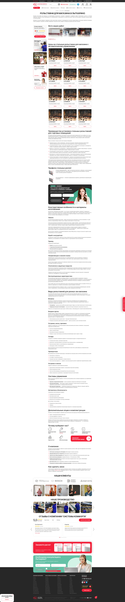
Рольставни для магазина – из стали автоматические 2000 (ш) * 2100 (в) (69, 103)
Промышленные (60, 593)
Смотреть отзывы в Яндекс (40, 34)
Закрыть (7, 599)
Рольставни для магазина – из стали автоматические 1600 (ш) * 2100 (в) (54, 83)
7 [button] (63, 537)
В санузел (47, 581)
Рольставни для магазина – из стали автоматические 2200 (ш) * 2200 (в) (54, 124)
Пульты (58, 577)
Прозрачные (47, 587)
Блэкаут (63, 7)
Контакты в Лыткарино (84, 576)
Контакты (80, 1)
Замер (71, 578)
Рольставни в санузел (71, 7)
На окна (46, 577)
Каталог (37, 7)
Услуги (75, 1)
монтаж (61, 433)
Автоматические (36, 593)
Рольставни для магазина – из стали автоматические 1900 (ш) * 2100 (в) (54, 103)
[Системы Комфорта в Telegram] (87, 582)
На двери (47, 580)
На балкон (47, 583)
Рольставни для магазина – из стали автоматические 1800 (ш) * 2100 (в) (84, 83)
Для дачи (47, 578)
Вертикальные (35, 588)
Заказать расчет (56, 1)
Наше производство (73, 593)
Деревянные (35, 587)
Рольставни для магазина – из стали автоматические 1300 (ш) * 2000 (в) (54, 63)
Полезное (71, 588)
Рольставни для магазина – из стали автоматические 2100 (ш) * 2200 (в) (84, 103)
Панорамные (59, 590)
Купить (55, 65)
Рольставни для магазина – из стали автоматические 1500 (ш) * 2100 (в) (84, 63)
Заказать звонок (40, 87)
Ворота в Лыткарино (62, 575)
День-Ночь (80, 7)
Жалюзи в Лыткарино (38, 575)
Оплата (71, 581)
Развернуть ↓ (52, 39)
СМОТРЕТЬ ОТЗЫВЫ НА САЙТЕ (40, 36)
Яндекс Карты (46, 520)
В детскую (35, 584)
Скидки (71, 1)
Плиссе (34, 577)
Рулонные (35, 583)
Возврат (71, 584)
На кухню (34, 581)
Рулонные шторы (46, 7)
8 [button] (64, 537)
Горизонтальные (36, 591)
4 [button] (61, 537)
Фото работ (49, 1)
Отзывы (67, 1)
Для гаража (59, 584)
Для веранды (47, 590)
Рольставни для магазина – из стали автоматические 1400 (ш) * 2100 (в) (69, 63)
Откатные (59, 580)
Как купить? (72, 590)
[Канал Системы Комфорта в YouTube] (84, 582)
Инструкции (72, 591)
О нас (71, 577)
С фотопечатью (48, 593)
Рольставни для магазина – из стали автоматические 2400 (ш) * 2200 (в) (84, 124)
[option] (39, 481)
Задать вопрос (87, 590)
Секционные (59, 588)
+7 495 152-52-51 (86, 578)
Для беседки (47, 588)
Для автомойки (60, 591)
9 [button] (65, 537)
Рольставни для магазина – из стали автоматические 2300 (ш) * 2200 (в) (69, 124)
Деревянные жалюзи (55, 7)
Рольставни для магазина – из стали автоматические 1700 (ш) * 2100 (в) (69, 83)
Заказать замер (65, 4)
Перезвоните (73, 4)
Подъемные (59, 587)
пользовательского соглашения (85, 599)
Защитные (47, 584)
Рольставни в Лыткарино (51, 575)
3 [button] (60, 537)
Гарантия (71, 587)
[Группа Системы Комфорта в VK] (82, 582)
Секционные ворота (88, 7)
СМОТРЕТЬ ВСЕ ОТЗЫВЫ (85, 520)
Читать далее (37, 533)
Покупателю (62, 1)
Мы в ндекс (40, 520)
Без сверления (35, 590)
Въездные (59, 583)
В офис (34, 580)
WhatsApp (58, 520)
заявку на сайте (58, 470)
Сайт (53, 520)
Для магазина (47, 591)
